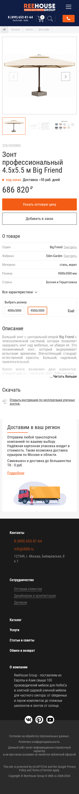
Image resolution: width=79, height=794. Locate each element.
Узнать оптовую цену (39, 204)
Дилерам (20, 602)
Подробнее (15, 473)
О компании (18, 667)
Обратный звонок (69, 18)
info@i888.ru (24, 549)
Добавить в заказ (39, 218)
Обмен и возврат (22, 650)
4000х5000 (14, 311)
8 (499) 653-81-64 (20, 18)
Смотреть (70, 247)
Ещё (71, 310)
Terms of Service (42, 770)
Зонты (29, 29)
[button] (65, 76)
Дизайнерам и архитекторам (35, 596)
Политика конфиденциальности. (39, 742)
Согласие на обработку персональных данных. (39, 736)
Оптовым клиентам (28, 589)
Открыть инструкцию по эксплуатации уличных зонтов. (42, 402)
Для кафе (43, 29)
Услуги (14, 630)
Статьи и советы (22, 640)
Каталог (15, 29)
